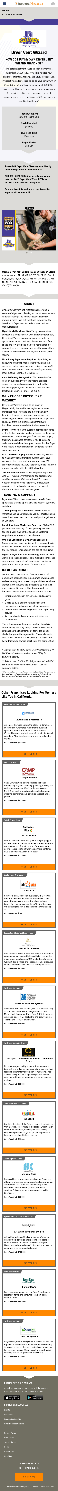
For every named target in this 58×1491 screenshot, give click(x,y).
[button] (6, 3)
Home (6, 1447)
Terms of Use (10, 1442)
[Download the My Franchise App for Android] (38, 1397)
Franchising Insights (12, 1419)
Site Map (8, 1456)
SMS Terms (9, 1438)
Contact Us (9, 1451)
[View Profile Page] (29, 712)
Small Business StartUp (14, 1424)
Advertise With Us (29, 1463)
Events (7, 1410)
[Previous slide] (6, 228)
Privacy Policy (10, 1433)
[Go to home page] (29, 3)
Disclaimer (8, 1414)
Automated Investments (29, 719)
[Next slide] (51, 228)
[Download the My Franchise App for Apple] (15, 1397)
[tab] (27, 253)
